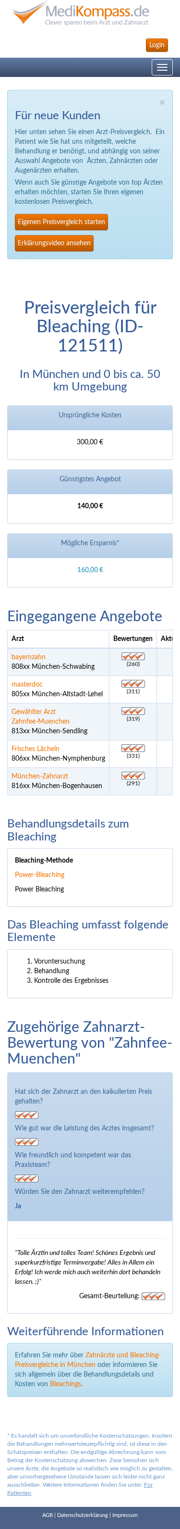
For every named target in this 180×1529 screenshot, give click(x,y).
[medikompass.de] (90, 13)
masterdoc (27, 684)
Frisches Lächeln (36, 749)
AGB (47, 1515)
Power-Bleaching (39, 875)
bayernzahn (29, 657)
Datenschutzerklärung (82, 1515)
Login (157, 45)
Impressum (125, 1515)
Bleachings (65, 1384)
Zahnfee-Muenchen (41, 721)
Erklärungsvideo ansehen (54, 243)
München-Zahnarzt (40, 776)
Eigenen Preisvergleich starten (61, 222)
